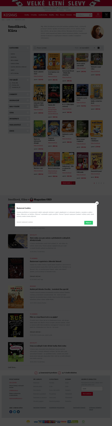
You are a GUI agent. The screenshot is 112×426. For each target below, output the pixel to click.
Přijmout (88, 222)
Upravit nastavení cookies (25, 222)
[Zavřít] (97, 203)
